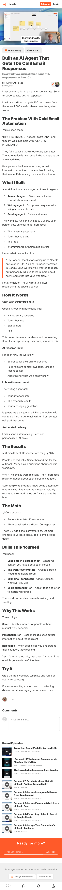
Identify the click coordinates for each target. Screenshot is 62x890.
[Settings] (58, 41)
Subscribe (45, 4)
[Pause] (3, 41)
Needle (5, 83)
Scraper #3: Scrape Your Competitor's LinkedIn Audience (34, 827)
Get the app (45, 876)
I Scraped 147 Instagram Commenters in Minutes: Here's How (35, 760)
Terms (36, 869)
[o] (7, 751)
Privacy (28, 869)
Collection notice (49, 869)
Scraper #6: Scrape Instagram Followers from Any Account (35, 793)
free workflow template (26, 675)
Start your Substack (23, 876)
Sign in (56, 4)
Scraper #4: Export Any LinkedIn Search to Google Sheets (35, 815)
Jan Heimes (18, 83)
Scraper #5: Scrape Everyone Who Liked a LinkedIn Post (36, 804)
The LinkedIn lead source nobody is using (36, 770)
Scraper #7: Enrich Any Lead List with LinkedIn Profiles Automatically (34, 782)
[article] (31, 751)
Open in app (14, 50)
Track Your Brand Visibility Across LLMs (35, 748)
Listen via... (33, 50)
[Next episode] (9, 41)
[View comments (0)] (23, 886)
